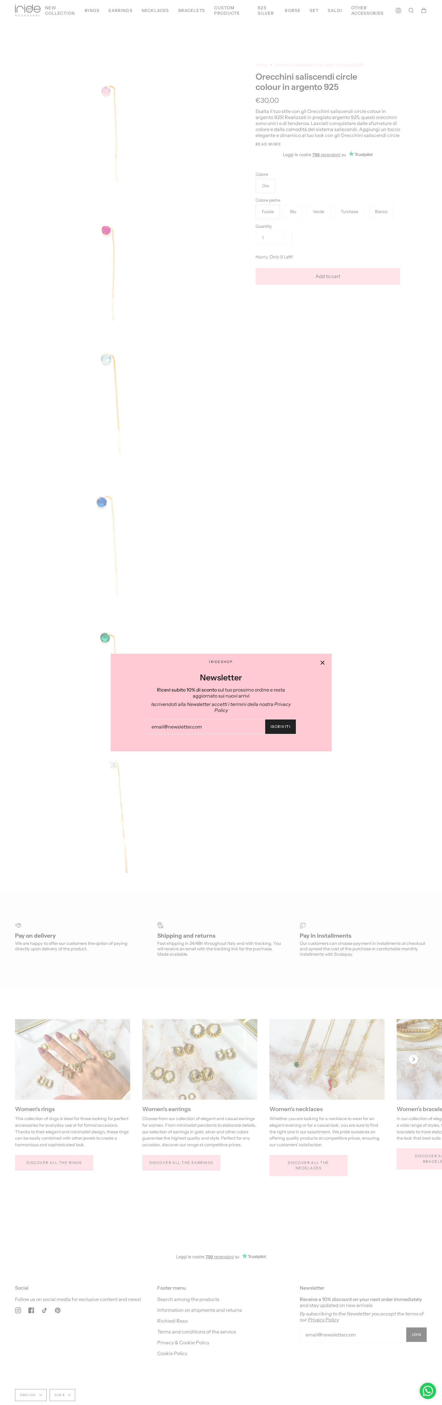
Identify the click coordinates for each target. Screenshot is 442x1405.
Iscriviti (280, 726)
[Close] (323, 663)
